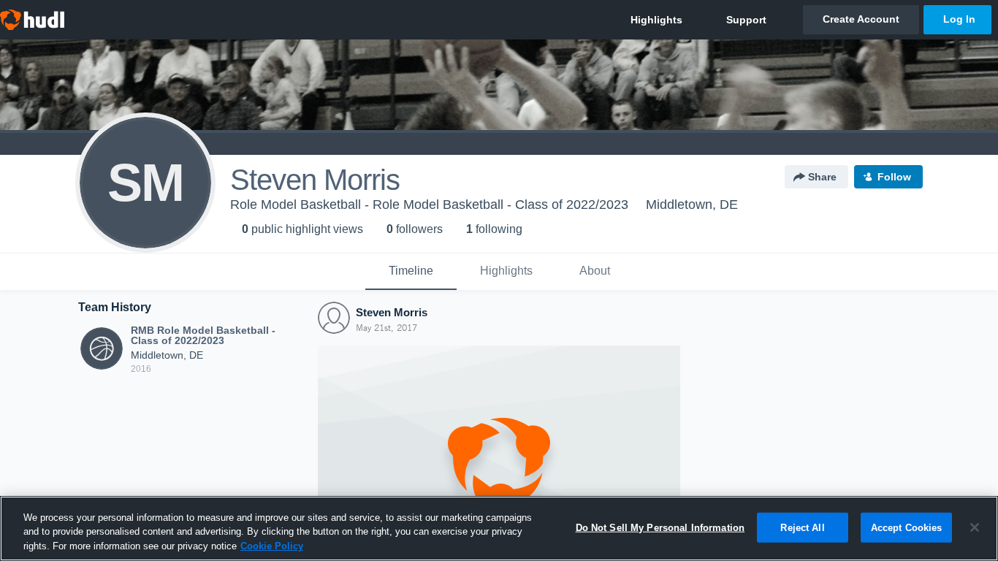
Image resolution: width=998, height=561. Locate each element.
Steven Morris (391, 312)
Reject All (802, 527)
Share (822, 177)
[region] (499, 528)
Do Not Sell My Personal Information (660, 527)
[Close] (975, 527)
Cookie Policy (271, 546)
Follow (894, 177)
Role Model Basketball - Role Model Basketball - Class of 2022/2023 (429, 204)
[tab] (411, 271)
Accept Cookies (906, 527)
